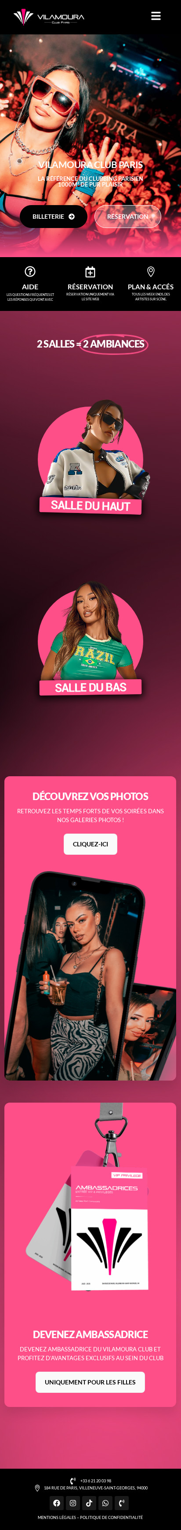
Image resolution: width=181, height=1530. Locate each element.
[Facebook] (57, 1503)
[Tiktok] (89, 1503)
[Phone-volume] (122, 1503)
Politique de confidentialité (111, 1517)
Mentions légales (57, 1517)
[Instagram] (73, 1503)
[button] (156, 16)
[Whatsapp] (105, 1503)
